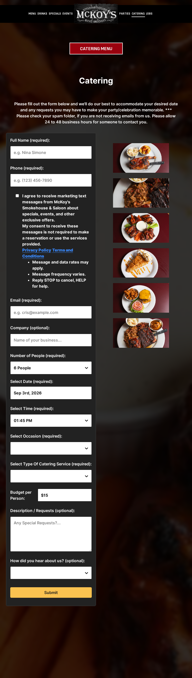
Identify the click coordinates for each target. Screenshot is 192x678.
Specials (55, 13)
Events (67, 13)
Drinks (42, 13)
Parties (124, 13)
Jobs (149, 13)
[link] (96, 13)
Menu (32, 13)
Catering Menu (96, 48)
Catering (138, 13)
